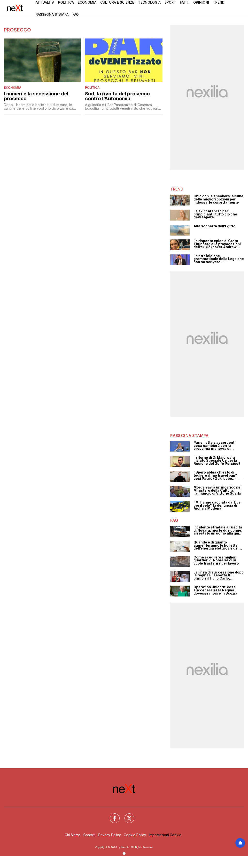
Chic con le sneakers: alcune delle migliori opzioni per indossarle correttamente (218, 199)
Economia (87, 2)
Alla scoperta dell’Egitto (214, 226)
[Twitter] (126, 815)
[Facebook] (112, 815)
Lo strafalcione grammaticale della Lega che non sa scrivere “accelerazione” (219, 259)
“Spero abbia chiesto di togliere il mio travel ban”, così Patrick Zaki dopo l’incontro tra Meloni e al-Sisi (218, 475)
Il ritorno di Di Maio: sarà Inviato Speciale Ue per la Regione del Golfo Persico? (217, 460)
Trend (219, 2)
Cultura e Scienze (117, 2)
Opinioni (201, 2)
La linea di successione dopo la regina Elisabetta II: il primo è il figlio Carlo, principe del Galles (219, 575)
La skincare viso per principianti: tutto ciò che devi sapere (215, 214)
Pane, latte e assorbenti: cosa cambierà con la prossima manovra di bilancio (215, 445)
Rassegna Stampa (52, 14)
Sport (170, 2)
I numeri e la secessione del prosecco (36, 96)
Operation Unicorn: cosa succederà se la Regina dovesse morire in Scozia (215, 590)
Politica (66, 2)
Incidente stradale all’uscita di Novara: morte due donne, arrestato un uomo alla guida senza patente (218, 530)
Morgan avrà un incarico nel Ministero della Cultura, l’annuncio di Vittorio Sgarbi (217, 490)
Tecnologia (149, 2)
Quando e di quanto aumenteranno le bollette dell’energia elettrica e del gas (216, 545)
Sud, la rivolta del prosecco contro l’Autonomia (117, 96)
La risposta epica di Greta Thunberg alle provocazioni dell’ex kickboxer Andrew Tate (217, 244)
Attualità (45, 2)
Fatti (184, 2)
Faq (75, 14)
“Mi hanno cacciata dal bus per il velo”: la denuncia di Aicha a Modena (217, 505)
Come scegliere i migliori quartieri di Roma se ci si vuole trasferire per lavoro (216, 560)
